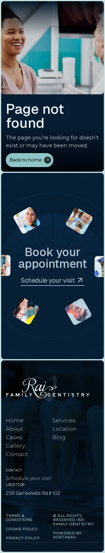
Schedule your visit (28, 478)
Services (64, 420)
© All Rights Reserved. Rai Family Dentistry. (73, 519)
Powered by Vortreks (67, 535)
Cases (14, 437)
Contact (17, 454)
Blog (58, 437)
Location (64, 428)
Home (14, 420)
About (14, 428)
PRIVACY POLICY (23, 538)
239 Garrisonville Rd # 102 (33, 493)
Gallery (15, 445)
